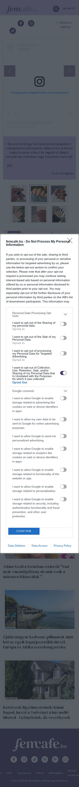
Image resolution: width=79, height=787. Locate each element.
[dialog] (39, 393)
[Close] (71, 242)
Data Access (39, 545)
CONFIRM (23, 531)
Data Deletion (16, 545)
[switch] (63, 324)
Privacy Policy (62, 545)
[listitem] (39, 314)
